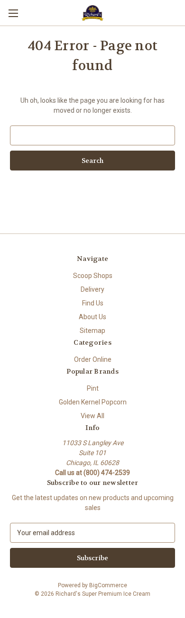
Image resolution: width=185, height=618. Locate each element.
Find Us (92, 303)
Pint (93, 388)
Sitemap (92, 330)
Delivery (92, 289)
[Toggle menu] (13, 13)
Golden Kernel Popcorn (93, 402)
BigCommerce (108, 585)
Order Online (92, 359)
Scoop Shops (92, 275)
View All (92, 416)
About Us (92, 317)
